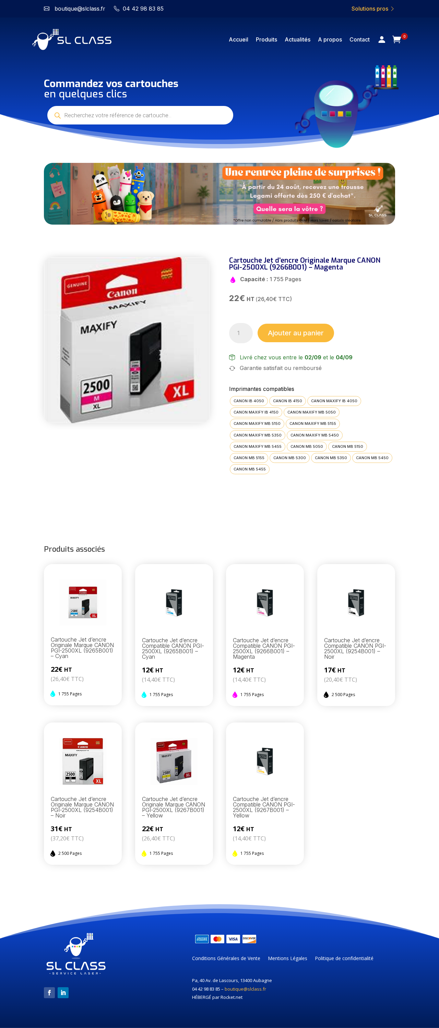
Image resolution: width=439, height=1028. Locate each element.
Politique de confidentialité (344, 958)
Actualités (297, 39)
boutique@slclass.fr (245, 989)
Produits (266, 39)
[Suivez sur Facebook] (49, 992)
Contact (359, 39)
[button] (56, 193)
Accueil (238, 39)
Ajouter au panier (296, 333)
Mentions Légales (287, 958)
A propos (330, 39)
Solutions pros (371, 8)
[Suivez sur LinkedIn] (63, 992)
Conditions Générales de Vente (226, 958)
